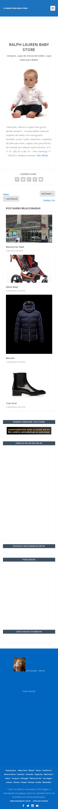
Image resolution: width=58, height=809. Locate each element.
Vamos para (11, 770)
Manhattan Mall (15, 246)
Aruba (38, 782)
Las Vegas (47, 778)
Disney (31, 782)
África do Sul (35, 778)
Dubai (24, 782)
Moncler (10, 358)
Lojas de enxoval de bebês (31, 55)
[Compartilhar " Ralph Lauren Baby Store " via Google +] (29, 179)
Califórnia (46, 770)
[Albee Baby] (29, 269)
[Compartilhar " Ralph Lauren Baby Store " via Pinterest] (35, 179)
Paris (38, 770)
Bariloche (48, 774)
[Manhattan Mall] (29, 229)
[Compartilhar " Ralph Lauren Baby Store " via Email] (41, 179)
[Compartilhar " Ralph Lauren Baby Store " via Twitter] (23, 179)
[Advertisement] (29, 26)
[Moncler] (29, 324)
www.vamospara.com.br (20, 801)
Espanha (39, 774)
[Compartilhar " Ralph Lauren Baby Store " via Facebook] (17, 179)
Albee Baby (12, 287)
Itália (7, 778)
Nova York (22, 770)
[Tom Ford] (29, 382)
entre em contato (40, 801)
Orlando (29, 774)
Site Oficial (42, 155)
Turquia (15, 778)
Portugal (24, 778)
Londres (20, 774)
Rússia (17, 782)
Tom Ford (11, 403)
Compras (11, 55)
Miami (31, 770)
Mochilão (47, 782)
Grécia (9, 782)
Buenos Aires (9, 774)
